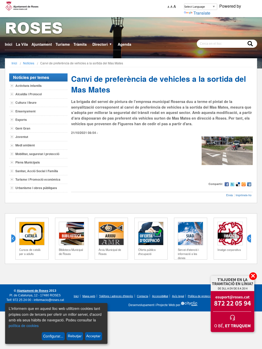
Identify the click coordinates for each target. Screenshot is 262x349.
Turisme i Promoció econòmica (37, 179)
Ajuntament (41, 44)
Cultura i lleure (26, 102)
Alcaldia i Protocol (28, 94)
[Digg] (249, 185)
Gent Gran (22, 128)
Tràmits (80, 44)
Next (247, 239)
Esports (21, 119)
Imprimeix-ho (244, 195)
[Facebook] (227, 185)
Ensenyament (25, 111)
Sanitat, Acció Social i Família (36, 171)
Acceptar (93, 336)
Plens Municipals (27, 162)
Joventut (21, 136)
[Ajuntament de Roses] (131, 29)
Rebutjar (75, 336)
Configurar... (53, 336)
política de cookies (24, 325)
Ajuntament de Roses (32, 291)
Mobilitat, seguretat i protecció (37, 154)
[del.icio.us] (238, 185)
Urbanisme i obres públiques (36, 187)
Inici (8, 44)
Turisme (63, 44)
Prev (15, 239)
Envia (229, 195)
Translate (201, 13)
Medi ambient (25, 145)
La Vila (22, 44)
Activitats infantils (28, 85)
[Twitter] (232, 185)
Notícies (28, 63)
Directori (102, 44)
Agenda (124, 44)
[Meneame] (244, 185)
